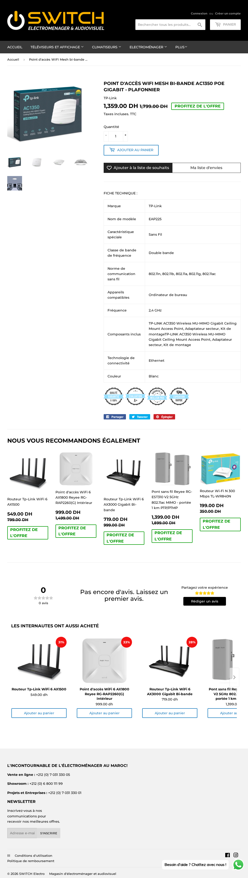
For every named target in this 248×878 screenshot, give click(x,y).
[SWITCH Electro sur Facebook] (227, 856)
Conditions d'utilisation (33, 855)
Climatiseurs (105, 47)
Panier (229, 24)
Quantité (111, 127)
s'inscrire (48, 833)
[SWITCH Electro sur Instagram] (235, 856)
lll (8, 855)
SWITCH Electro (32, 874)
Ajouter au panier (39, 713)
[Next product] (234, 677)
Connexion (199, 13)
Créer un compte (228, 13)
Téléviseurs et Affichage (56, 47)
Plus (180, 47)
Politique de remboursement (30, 861)
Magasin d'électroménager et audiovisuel (82, 874)
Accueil (14, 47)
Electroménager (147, 47)
